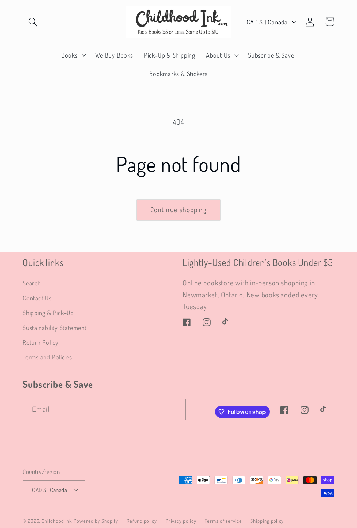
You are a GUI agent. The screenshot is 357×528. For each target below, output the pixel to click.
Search (32, 283)
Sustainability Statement (55, 328)
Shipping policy (267, 521)
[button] (33, 22)
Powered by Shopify (96, 521)
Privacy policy (181, 521)
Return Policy (41, 342)
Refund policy (142, 521)
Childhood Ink (56, 521)
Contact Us (37, 298)
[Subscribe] (175, 409)
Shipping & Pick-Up (48, 312)
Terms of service (223, 521)
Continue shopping (178, 209)
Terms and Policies (47, 357)
